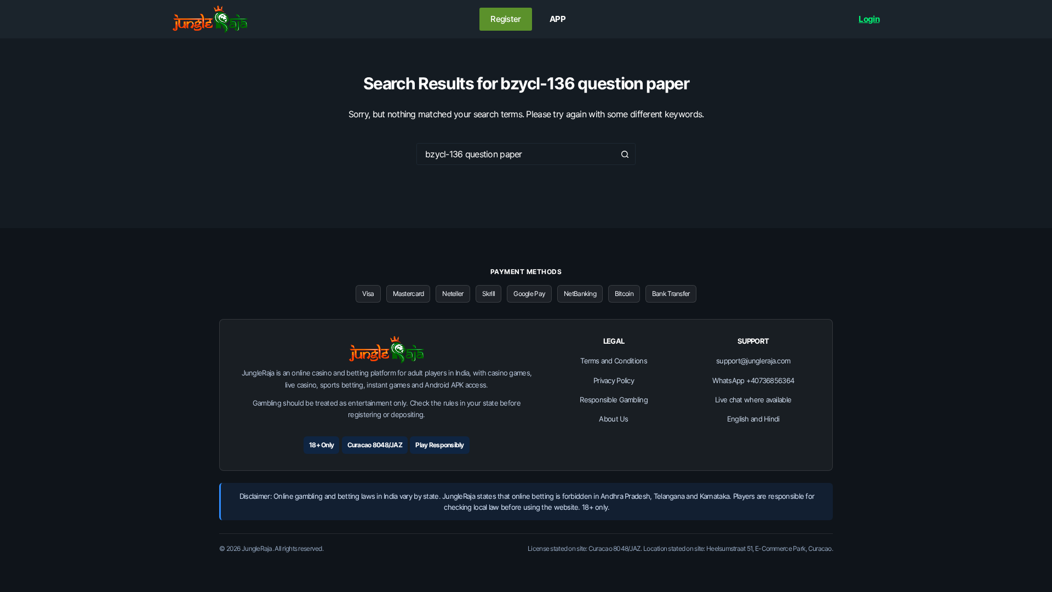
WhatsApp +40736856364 (753, 380)
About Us (613, 418)
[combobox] (515, 154)
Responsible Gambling (614, 399)
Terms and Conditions (613, 360)
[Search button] (624, 154)
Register (505, 19)
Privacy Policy (613, 380)
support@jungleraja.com (753, 360)
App (557, 19)
